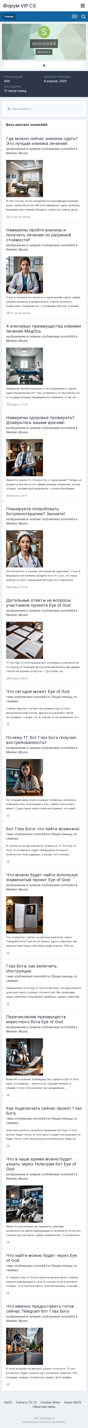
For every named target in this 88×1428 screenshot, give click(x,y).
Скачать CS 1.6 (26, 1402)
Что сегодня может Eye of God (37, 691)
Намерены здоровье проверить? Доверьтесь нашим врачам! (40, 420)
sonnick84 (68, 148)
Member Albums (17, 153)
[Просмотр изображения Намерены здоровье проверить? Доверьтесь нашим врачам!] (24, 457)
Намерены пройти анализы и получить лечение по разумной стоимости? (38, 234)
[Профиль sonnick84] (44, 65)
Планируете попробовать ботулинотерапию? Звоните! (35, 511)
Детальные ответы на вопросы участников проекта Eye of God (38, 603)
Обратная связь (44, 1406)
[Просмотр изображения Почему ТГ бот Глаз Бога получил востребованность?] (24, 777)
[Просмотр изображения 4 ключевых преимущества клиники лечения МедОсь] (24, 366)
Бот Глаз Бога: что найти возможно (42, 828)
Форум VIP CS (19, 6)
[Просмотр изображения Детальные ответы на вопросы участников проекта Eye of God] (24, 640)
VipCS (8, 1402)
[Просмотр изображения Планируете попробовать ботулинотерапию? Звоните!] (24, 548)
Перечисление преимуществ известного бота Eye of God (36, 1019)
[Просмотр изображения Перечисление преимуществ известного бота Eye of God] (24, 1056)
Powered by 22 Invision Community (44, 1421)
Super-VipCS (72, 1402)
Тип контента (20, 108)
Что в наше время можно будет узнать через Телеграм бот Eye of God (41, 1164)
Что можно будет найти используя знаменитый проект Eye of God (42, 877)
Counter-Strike (50, 1402)
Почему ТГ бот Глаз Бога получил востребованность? (41, 740)
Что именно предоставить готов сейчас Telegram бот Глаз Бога (40, 1309)
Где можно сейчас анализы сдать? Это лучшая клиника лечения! (42, 141)
